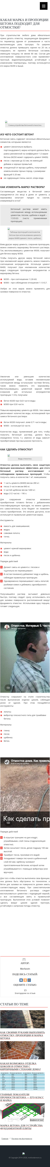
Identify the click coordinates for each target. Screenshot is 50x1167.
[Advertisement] (25, 95)
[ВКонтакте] (21, 980)
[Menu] (44, 6)
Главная (5, 1138)
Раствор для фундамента (22, 1138)
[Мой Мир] (29, 980)
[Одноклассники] (25, 980)
